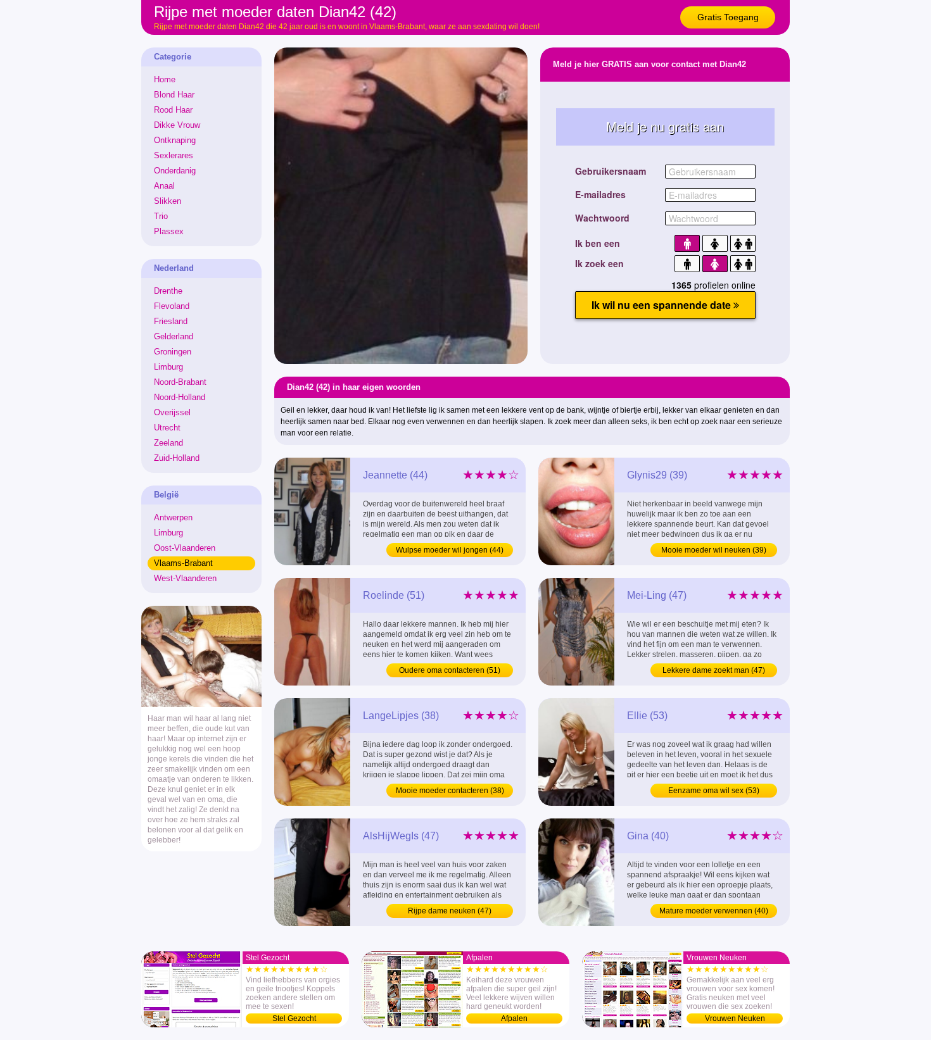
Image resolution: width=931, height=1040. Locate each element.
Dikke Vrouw (177, 125)
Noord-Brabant (180, 382)
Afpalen (514, 1018)
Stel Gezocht (294, 1018)
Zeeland (168, 443)
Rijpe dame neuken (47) (449, 910)
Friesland (170, 321)
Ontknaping (175, 140)
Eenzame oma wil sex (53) (713, 790)
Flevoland (171, 306)
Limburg (168, 367)
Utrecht (167, 427)
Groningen (172, 351)
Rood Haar (173, 110)
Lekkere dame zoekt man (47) (713, 670)
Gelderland (173, 336)
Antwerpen (173, 517)
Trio (161, 216)
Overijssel (172, 412)
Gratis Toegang (728, 17)
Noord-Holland (179, 397)
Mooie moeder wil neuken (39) (713, 550)
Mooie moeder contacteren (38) (450, 790)
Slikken (167, 201)
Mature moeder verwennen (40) (713, 910)
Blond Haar (174, 94)
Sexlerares (173, 155)
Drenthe (168, 291)
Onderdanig (175, 170)
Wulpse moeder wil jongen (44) (450, 550)
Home (164, 79)
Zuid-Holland (177, 458)
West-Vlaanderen (185, 578)
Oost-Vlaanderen (184, 548)
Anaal (164, 186)
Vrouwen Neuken (735, 1018)
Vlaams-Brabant (183, 563)
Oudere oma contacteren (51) (449, 670)
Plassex (169, 231)
